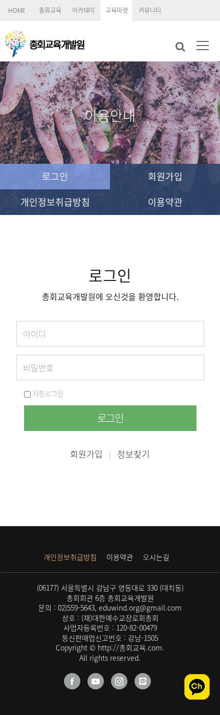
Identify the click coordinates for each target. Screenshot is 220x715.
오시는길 (156, 557)
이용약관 (165, 202)
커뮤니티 (150, 10)
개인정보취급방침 (55, 202)
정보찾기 (133, 453)
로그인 (55, 176)
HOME (17, 10)
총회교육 (50, 10)
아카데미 (83, 10)
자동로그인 (47, 393)
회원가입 (165, 176)
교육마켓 (116, 10)
